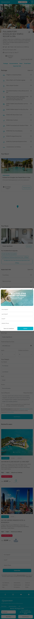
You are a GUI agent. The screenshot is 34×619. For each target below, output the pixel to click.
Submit (25, 328)
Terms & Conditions (9, 328)
